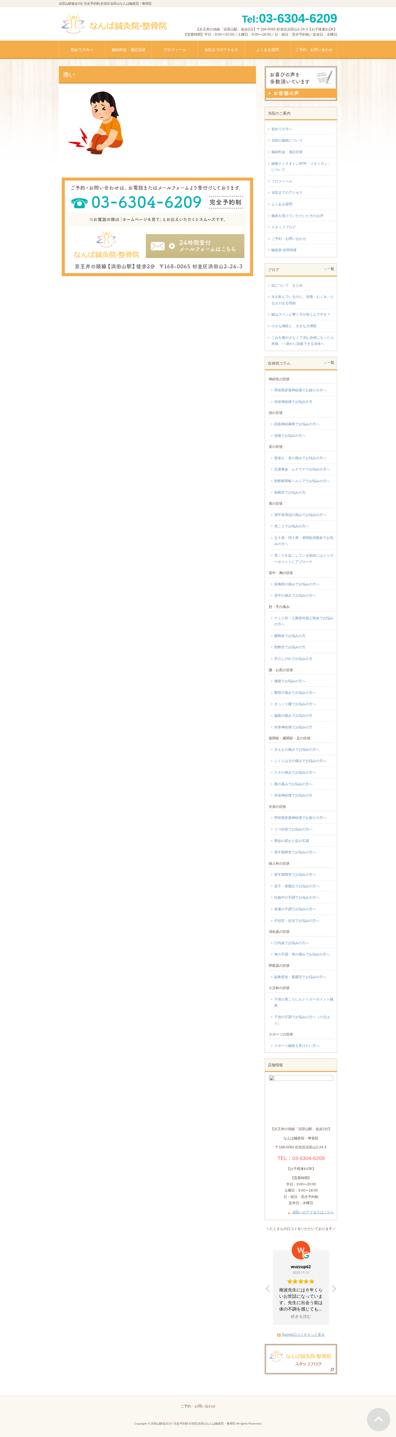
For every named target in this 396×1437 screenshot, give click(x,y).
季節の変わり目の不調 (291, 841)
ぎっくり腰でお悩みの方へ (295, 704)
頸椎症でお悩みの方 (290, 493)
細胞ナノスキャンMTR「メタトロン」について (301, 167)
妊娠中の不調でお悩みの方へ (296, 897)
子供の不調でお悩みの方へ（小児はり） (302, 1020)
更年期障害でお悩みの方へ (295, 852)
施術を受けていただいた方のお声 (297, 216)
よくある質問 (281, 204)
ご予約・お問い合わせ (288, 239)
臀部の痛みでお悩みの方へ (295, 693)
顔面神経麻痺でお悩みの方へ (296, 424)
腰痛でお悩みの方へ (290, 681)
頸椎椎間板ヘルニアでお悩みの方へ (302, 481)
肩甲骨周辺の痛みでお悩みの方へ (300, 515)
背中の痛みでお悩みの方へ (295, 595)
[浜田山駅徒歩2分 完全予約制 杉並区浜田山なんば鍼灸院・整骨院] (113, 27)
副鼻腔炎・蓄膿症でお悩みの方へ (300, 977)
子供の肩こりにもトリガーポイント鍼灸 (303, 1002)
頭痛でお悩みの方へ (290, 436)
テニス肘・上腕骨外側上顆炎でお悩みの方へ (303, 621)
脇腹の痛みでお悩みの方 (293, 716)
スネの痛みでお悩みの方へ (295, 772)
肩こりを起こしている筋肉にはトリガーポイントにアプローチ (303, 558)
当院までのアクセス (287, 193)
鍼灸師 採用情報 (284, 250)
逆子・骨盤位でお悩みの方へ (296, 886)
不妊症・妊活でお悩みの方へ (296, 921)
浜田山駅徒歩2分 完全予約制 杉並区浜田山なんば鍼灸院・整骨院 (193, 1423)
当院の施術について (287, 140)
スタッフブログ (283, 227)
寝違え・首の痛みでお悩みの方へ (300, 458)
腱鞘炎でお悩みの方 (290, 636)
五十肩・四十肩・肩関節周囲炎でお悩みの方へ (303, 541)
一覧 (330, 269)
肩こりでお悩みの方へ (291, 526)
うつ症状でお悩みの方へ (293, 829)
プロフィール (281, 181)
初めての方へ (281, 129)
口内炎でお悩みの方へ (291, 943)
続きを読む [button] (301, 1316)
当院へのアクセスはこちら (313, 1212)
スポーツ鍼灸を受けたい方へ (296, 1046)
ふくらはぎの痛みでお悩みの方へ (300, 761)
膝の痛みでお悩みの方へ (293, 784)
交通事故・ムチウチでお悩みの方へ (302, 469)
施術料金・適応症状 (287, 152)
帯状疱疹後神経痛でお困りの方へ (300, 390)
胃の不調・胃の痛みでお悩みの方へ (302, 954)
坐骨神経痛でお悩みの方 (293, 402)
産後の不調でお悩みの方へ (295, 909)
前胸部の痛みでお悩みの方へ (296, 584)
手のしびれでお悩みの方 (293, 659)
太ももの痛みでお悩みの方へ (296, 750)
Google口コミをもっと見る (303, 1335)
